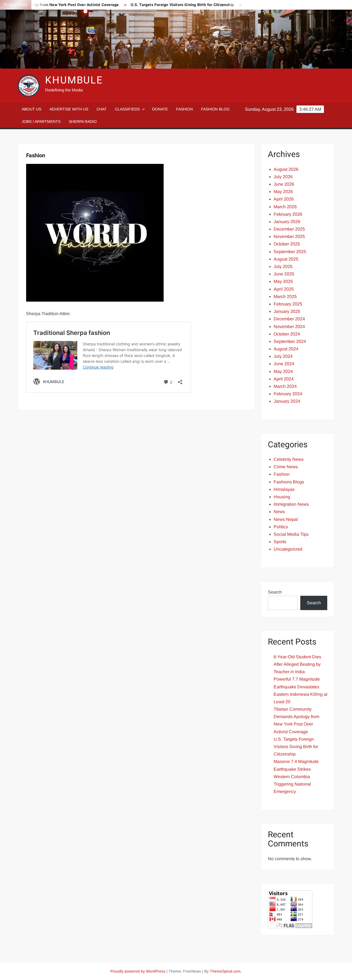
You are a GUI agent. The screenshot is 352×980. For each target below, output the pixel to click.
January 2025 (287, 311)
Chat (102, 109)
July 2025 (283, 266)
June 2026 (284, 184)
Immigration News (291, 504)
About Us (31, 109)
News (279, 511)
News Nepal (286, 519)
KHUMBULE (74, 80)
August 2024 (286, 348)
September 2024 (290, 341)
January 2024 (287, 401)
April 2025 (284, 289)
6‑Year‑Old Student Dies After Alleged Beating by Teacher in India (297, 664)
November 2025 (289, 236)
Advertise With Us (69, 109)
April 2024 (284, 379)
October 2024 (287, 334)
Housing (282, 496)
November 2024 (289, 326)
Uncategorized (288, 549)
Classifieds (127, 109)
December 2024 (289, 318)
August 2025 (286, 259)
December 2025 (289, 229)
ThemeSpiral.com (225, 971)
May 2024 (283, 371)
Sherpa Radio (83, 121)
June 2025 (284, 274)
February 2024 (288, 393)
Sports (280, 541)
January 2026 (287, 221)
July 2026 (283, 176)
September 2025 (290, 251)
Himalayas (284, 489)
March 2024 (285, 386)
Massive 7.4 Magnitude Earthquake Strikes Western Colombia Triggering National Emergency (296, 776)
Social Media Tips (291, 534)
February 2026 (288, 214)
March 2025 (285, 296)
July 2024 (283, 356)
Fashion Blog (215, 109)
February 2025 (288, 304)
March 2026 (285, 206)
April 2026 (284, 199)
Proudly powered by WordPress (137, 971)
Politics (281, 526)
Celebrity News (289, 459)
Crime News (286, 466)
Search (275, 592)
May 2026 (283, 191)
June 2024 (284, 363)
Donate (160, 109)
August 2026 (286, 169)
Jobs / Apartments (41, 121)
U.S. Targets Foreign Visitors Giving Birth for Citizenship (166, 5)
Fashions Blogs (289, 482)
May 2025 (283, 281)
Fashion (184, 109)
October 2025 (287, 244)
